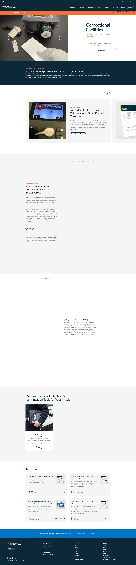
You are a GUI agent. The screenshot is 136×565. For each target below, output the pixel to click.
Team (104, 545)
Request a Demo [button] (69, 341)
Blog (104, 547)
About (98, 7)
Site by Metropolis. (20, 560)
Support (107, 7)
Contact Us (10, 548)
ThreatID (77, 555)
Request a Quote (129, 1)
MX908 (29, 73)
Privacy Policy (106, 555)
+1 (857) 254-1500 (47, 547)
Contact (130, 7)
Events (105, 551)
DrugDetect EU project (87, 322)
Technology (115, 7)
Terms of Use (106, 557)
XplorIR (77, 551)
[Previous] (8, 38)
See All (106, 470)
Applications (72, 7)
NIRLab (76, 547)
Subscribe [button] (92, 533)
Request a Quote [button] (101, 50)
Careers (105, 553)
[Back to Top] (132, 563)
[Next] (59, 38)
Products (82, 7)
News (104, 549)
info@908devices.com (47, 548)
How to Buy (121, 1)
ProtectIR (77, 553)
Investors (122, 7)
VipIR (76, 549)
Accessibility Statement (109, 559)
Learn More (29, 228)
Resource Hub (91, 7)
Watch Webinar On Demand (77, 133)
